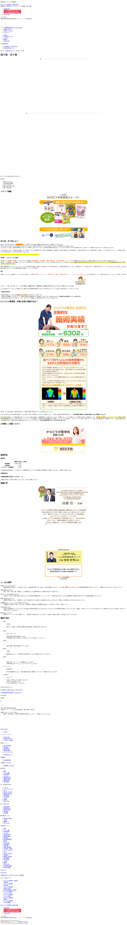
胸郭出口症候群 (8, 793)
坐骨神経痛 (6, 774)
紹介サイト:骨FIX (24, 923)
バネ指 (5, 798)
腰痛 (5, 771)
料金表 (5, 39)
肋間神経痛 (6, 780)
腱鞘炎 (5, 799)
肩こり (5, 790)
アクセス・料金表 (8, 740)
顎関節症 (6, 854)
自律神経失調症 (8, 865)
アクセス (6, 38)
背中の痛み (6, 781)
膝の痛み (6, 747)
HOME (5, 35)
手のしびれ (6, 801)
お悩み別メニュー (8, 36)
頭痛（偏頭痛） (8, 847)
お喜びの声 (6, 41)
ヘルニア (6, 775)
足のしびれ (6, 842)
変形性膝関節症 (8, 839)
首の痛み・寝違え (8, 848)
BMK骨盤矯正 (7, 745)
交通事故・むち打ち (9, 765)
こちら (49, 714)
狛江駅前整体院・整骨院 (10, 890)
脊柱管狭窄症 (7, 777)
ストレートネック (8, 752)
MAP (30, 18)
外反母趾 (6, 813)
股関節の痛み (7, 750)
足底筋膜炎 (6, 748)
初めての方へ (7, 737)
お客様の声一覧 (8, 738)
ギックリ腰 (6, 772)
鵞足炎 (5, 841)
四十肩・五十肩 (8, 792)
